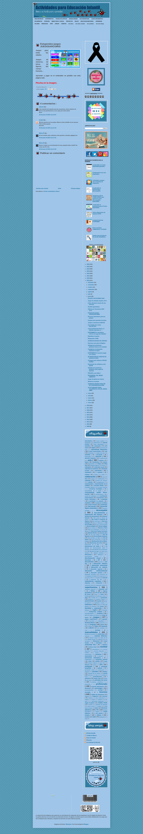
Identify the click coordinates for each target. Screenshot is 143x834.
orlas (90, 661)
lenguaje (93, 624)
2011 (88, 421)
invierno (100, 613)
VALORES (37, 23)
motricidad (99, 643)
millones (100, 639)
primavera (88, 678)
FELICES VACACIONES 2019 (96, 298)
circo (103, 477)
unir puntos (100, 713)
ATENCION (47, 21)
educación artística (100, 563)
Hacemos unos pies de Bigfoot (96, 343)
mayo (90, 393)
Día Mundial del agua (93, 551)
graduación (104, 597)
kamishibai (92, 621)
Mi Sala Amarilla (90, 733)
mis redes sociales (80, 23)
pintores (87, 671)
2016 (88, 410)
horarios (94, 606)
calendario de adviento (91, 468)
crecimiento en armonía (96, 501)
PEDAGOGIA (45, 23)
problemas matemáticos (97, 682)
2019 (88, 280)
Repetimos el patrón (93, 336)
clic (86, 478)
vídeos (99, 715)
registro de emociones (97, 694)
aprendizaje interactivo (99, 449)
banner (105, 462)
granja (99, 601)
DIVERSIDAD (99, 21)
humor (102, 606)
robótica (91, 698)
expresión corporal (90, 589)
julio (89, 294)
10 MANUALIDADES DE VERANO (97, 340)
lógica (97, 626)
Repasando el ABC (93, 338)
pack (105, 661)
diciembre (91, 282)
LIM (86, 626)
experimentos (92, 587)
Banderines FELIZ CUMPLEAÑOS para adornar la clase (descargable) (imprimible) (98, 198)
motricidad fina (91, 644)
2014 (88, 414)
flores (96, 594)
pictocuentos (101, 669)
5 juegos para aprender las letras (97, 320)
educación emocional (99, 565)
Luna (87, 630)
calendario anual (99, 467)
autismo (101, 460)
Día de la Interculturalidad (101, 524)
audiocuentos (103, 458)
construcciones (99, 494)
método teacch (92, 639)
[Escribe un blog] (50, 89)
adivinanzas (97, 442)
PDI (101, 664)
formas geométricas (90, 596)
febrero (90, 400)
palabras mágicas (92, 662)
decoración (92, 506)
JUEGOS (57, 23)
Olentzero (101, 656)
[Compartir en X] (52, 89)
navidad (103, 647)
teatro (96, 708)
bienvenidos (91, 463)
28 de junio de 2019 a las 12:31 (47, 137)
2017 (88, 407)
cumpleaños (103, 504)
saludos (100, 699)
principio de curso (101, 680)
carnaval (88, 472)
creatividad (104, 499)
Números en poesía (93, 381)
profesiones (88, 684)
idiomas (87, 610)
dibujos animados (99, 552)
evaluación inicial (100, 585)
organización (88, 659)
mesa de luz (104, 637)
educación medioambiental (96, 571)
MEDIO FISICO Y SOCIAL (58, 21)
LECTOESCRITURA (84, 18)
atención (98, 456)
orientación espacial (101, 659)
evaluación (99, 583)
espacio (98, 577)
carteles (87, 474)
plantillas (95, 671)
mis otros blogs (100, 23)
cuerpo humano (92, 504)
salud (93, 699)
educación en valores (99, 567)
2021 (88, 275)
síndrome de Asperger (101, 704)
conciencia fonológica (96, 489)
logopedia (104, 626)
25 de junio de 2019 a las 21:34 (47, 128)
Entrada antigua (75, 188)
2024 (88, 269)
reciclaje (100, 690)
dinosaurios (89, 554)
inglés (95, 610)
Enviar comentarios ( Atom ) (52, 191)
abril (89, 395)
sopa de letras (91, 706)
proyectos (88, 688)
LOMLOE (91, 628)
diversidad (88, 560)
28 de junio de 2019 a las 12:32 (47, 149)
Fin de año (99, 592)
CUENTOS (63, 23)
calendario (88, 467)
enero (90, 402)
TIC (46, 89)
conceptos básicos (90, 487)
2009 (88, 426)
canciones (99, 470)
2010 (88, 424)
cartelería (100, 472)
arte (106, 451)
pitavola (41, 106)
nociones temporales (99, 651)
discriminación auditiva (93, 556)
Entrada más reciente (42, 188)
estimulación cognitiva (93, 581)
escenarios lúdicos (89, 577)
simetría (91, 704)
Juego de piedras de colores (96, 379)
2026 (88, 264)
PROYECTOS (69, 21)
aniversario (97, 446)
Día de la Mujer (103, 526)
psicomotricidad (89, 690)
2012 (88, 419)
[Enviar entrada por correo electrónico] (50, 87)
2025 (88, 266)
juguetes (104, 619)
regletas (87, 696)
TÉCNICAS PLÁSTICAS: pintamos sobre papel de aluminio (95, 369)
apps (94, 447)
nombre (87, 652)
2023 (88, 271)
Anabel (41, 120)
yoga (86, 718)
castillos (96, 474)
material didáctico (100, 636)
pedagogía (89, 666)
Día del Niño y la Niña (94, 538)
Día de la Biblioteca (98, 523)
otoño (98, 661)
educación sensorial (90, 574)
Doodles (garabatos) (93, 306)
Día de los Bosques (93, 529)
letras (102, 624)
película (100, 668)
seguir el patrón (90, 702)
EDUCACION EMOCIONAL (87, 21)
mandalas (98, 630)
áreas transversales (95, 451)
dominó (101, 561)
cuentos (88, 503)
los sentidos (101, 628)
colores (90, 482)
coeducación (101, 478)
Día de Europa (96, 521)
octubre (90, 287)
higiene (99, 604)
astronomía (88, 456)
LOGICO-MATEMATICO (97, 18)
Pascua (87, 664)
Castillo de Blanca (91, 735)
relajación (96, 696)
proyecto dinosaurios (97, 686)
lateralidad (101, 621)
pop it (97, 675)
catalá (103, 474)
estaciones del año (96, 579)
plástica (105, 671)
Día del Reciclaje (96, 539)
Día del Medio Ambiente (100, 536)
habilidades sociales (99, 602)
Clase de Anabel (91, 737)
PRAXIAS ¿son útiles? (94, 373)
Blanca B (42, 133)
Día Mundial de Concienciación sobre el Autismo (96, 548)
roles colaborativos (100, 698)
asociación (99, 454)
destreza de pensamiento (92, 516)
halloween (88, 604)
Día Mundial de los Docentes (99, 549)
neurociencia (96, 649)
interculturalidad (89, 613)
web (94, 717)
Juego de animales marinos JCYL (97, 300)
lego (86, 624)
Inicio (59, 188)
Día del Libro (103, 533)
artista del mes (101, 453)
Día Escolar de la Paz (96, 543)
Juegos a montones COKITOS (96, 322)
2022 (88, 273)
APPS (51, 23)
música (104, 644)
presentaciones (98, 676)
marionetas (101, 634)
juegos (42, 89)
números (98, 654)
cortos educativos (90, 499)
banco (87, 462)
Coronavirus (100, 497)
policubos (90, 675)
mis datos (70, 23)
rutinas (87, 699)
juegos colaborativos (91, 619)
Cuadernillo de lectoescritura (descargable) (97, 189)
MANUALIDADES (73, 18)
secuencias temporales (98, 701)
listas (90, 626)
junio (89, 296)
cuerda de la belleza (101, 503)
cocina (93, 478)
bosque (103, 465)
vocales (87, 717)
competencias (101, 482)
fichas (93, 591)
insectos (105, 610)
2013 (88, 417)
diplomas (101, 554)
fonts (102, 594)
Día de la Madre (91, 526)
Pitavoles (89, 740)
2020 (88, 278)
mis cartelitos (90, 23)
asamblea (88, 454)
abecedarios (89, 441)
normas (97, 652)
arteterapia (91, 453)
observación (89, 656)
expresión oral (103, 589)
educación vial (103, 574)
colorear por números (101, 480)
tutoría (97, 711)
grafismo (90, 599)
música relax (93, 647)
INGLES (77, 21)
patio (95, 664)
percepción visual (90, 669)
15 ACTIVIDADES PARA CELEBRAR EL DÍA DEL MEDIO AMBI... (97, 389)
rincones (104, 696)
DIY (99, 560)
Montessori (96, 641)
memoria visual (93, 637)
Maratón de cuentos (90, 634)
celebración (90, 477)
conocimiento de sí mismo (94, 490)
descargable (101, 510)
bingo (99, 463)
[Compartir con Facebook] (53, 89)
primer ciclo (97, 678)
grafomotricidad (89, 601)
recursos (103, 692)
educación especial (97, 569)
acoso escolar (101, 441)
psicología (99, 688)
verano (88, 715)
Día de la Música (92, 528)
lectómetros (102, 622)
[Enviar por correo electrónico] (48, 89)
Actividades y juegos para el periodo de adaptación (98, 182)
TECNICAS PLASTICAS (61, 18)
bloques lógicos (95, 465)
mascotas (87, 636)
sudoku (100, 706)
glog (86, 597)
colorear (88, 480)
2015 (88, 412)
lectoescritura (90, 622)
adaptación (88, 442)
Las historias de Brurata (93, 742)
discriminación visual (93, 558)
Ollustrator (68, 824)
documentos (89, 561)
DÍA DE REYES (92, 533)
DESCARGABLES (39, 18)
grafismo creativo (100, 599)
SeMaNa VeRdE (102, 702)
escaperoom (102, 576)
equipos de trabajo (92, 576)
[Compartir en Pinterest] (55, 89)
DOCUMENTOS (38, 21)
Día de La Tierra (102, 528)
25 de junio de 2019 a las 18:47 (47, 114)
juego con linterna (95, 615)
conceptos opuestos (102, 487)
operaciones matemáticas (93, 657)
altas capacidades (99, 444)
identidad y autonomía (94, 608)
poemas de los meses (94, 673)
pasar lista (102, 662)
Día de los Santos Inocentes (99, 531)
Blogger (86, 824)
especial (105, 577)
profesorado (101, 684)
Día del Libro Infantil (94, 534)
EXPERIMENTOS (49, 18)
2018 (88, 405)
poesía (105, 673)
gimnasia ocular (101, 596)
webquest (102, 717)
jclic (86, 615)
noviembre (91, 284)
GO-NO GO (95, 597)
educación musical (97, 572)
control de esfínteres (91, 496)
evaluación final (89, 585)
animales (88, 446)
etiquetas (88, 583)
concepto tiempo (99, 485)
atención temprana (90, 458)
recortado (88, 692)
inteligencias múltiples (96, 611)
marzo (90, 398)
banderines (96, 462)
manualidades (92, 632)
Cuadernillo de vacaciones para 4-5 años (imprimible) (100, 206)
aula (90, 460)
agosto (90, 291)
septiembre (91, 289)
